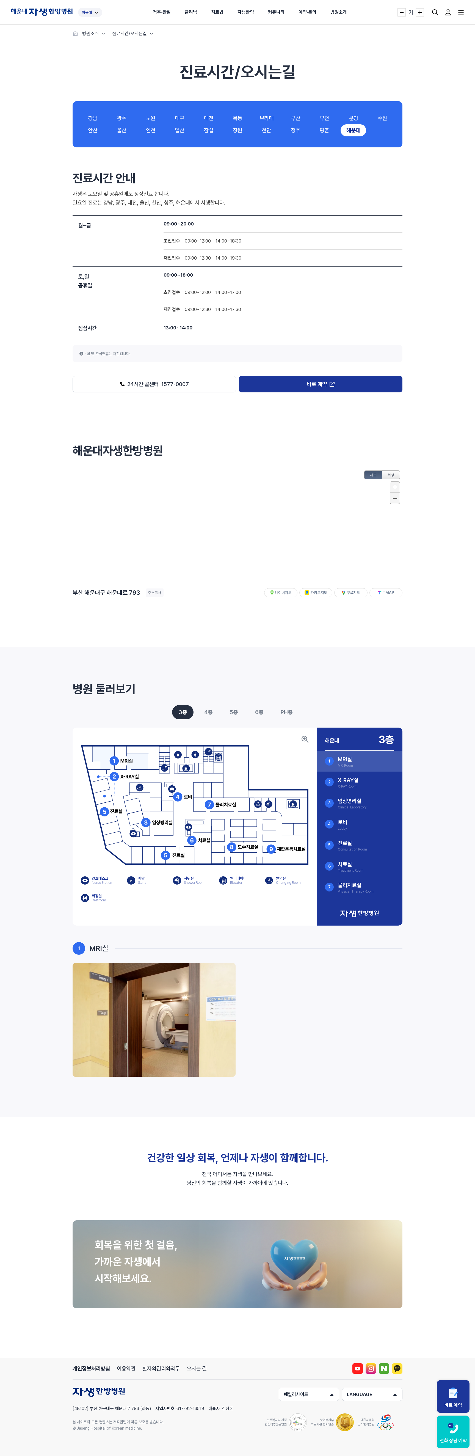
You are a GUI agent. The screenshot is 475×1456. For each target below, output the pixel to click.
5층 (234, 712)
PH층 (286, 712)
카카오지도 (319, 592)
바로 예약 (317, 384)
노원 (150, 118)
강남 (92, 118)
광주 (121, 118)
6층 (259, 712)
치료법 (217, 12)
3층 (183, 712)
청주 (295, 130)
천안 (266, 130)
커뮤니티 (276, 12)
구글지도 (353, 592)
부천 (324, 118)
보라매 (266, 118)
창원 (237, 130)
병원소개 (338, 12)
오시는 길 (197, 1368)
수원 (382, 118)
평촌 (324, 130)
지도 (373, 475)
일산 (179, 130)
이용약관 (126, 1368)
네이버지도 (283, 592)
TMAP (388, 592)
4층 (208, 712)
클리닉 (191, 12)
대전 (208, 118)
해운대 (87, 12)
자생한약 (246, 12)
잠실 (208, 130)
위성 (391, 475)
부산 (295, 118)
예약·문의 (307, 12)
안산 (92, 130)
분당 (353, 118)
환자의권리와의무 (161, 1368)
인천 (150, 130)
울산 (121, 130)
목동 (237, 118)
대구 (179, 118)
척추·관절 (162, 12)
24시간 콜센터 (158, 384)
